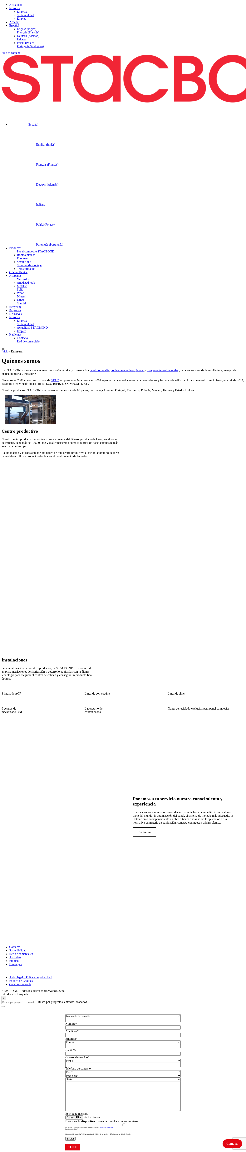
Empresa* (71, 1038)
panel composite (99, 370)
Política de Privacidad (106, 1127)
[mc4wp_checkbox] (71, 1129)
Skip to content (11, 52)
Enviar (70, 1138)
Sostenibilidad (17, 950)
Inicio (5, 351)
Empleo (14, 960)
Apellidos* (72, 1031)
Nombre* (71, 1023)
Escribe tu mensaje (76, 1113)
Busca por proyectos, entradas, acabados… (64, 1002)
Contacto (14, 947)
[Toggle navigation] (3, 349)
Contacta (232, 1143)
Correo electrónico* (77, 1057)
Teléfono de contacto (78, 1068)
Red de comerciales (21, 953)
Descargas (15, 964)
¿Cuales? (70, 1049)
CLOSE (72, 1147)
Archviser (15, 957)
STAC (55, 380)
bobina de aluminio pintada (127, 370)
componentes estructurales (162, 370)
